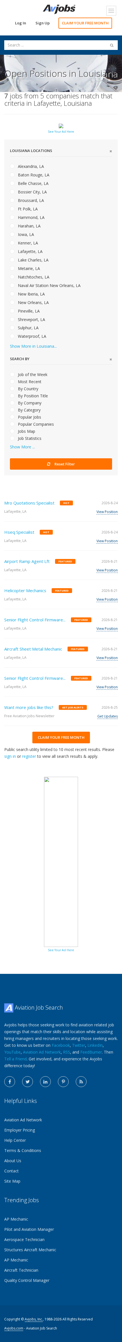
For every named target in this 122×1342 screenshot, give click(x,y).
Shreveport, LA (31, 319)
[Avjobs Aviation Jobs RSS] (81, 1081)
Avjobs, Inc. (34, 1319)
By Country (27, 388)
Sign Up (42, 23)
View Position (107, 511)
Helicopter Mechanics (25, 590)
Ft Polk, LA (27, 209)
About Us (12, 1160)
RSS (66, 1052)
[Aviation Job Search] (59, 9)
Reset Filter (64, 464)
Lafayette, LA (30, 251)
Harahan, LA (29, 226)
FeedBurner (91, 1052)
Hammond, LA (31, 217)
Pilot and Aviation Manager (29, 1229)
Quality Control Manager (26, 1280)
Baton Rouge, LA (33, 175)
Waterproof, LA (31, 336)
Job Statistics (29, 438)
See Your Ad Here (61, 132)
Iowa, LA (25, 234)
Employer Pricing (19, 1130)
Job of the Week (32, 374)
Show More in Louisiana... (33, 346)
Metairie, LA (28, 268)
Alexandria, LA (30, 166)
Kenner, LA (27, 243)
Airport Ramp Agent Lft (27, 561)
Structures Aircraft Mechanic (30, 1249)
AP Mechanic (16, 1219)
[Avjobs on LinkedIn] (45, 1081)
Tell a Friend (15, 1059)
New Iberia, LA (31, 294)
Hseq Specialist (19, 532)
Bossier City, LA (32, 192)
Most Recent (29, 381)
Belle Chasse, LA (33, 183)
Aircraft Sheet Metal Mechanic (33, 649)
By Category (29, 410)
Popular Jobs (29, 417)
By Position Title (32, 395)
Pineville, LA (28, 311)
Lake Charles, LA (33, 260)
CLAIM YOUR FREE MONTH (85, 23)
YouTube (12, 1052)
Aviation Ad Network (42, 1052)
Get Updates (107, 716)
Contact (11, 1171)
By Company (29, 403)
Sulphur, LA (28, 327)
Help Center (15, 1140)
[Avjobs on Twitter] (27, 1081)
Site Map (12, 1181)
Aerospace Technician (24, 1239)
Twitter (78, 1045)
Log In (20, 23)
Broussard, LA (30, 200)
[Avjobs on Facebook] (9, 1081)
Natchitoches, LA (33, 277)
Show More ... (22, 447)
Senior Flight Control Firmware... (35, 620)
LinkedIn (95, 1045)
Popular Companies (35, 424)
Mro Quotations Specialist (29, 503)
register (29, 756)
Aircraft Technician (21, 1270)
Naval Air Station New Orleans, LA (49, 285)
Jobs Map (26, 431)
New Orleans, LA (33, 302)
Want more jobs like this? (28, 707)
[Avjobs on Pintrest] (63, 1081)
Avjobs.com (13, 1328)
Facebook (61, 1045)
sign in (10, 756)
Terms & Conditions (22, 1150)
